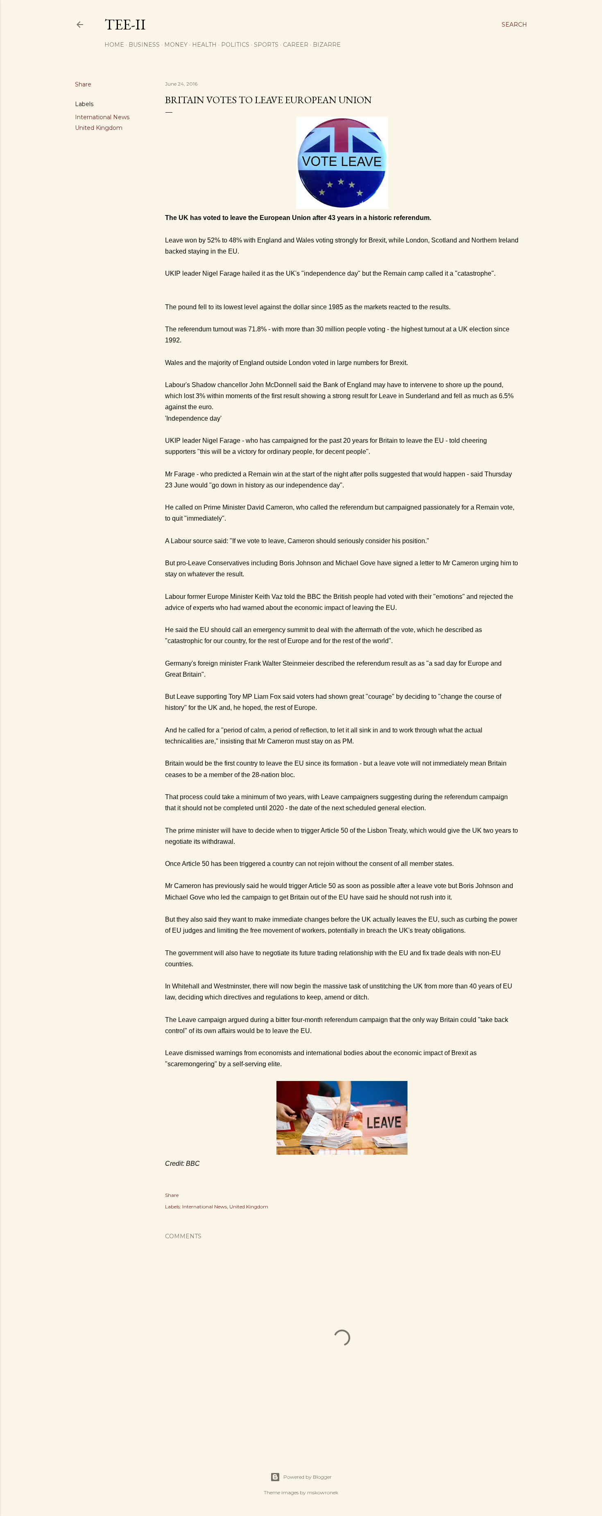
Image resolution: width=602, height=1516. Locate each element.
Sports (266, 44)
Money (176, 44)
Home (114, 44)
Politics (235, 44)
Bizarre (327, 44)
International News (102, 117)
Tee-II (125, 24)
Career (295, 44)
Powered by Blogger (307, 1477)
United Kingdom (98, 127)
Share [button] (83, 84)
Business (144, 44)
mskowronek (322, 1492)
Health (204, 44)
